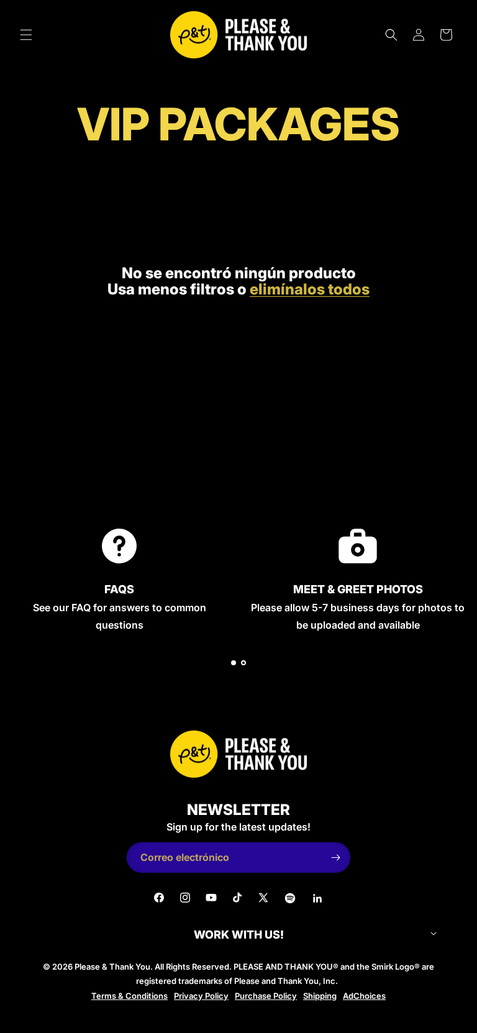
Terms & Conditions (129, 996)
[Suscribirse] (335, 857)
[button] (26, 34)
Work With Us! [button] (239, 935)
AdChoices (364, 996)
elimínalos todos (310, 289)
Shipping (320, 996)
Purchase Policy (266, 996)
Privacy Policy (201, 996)
